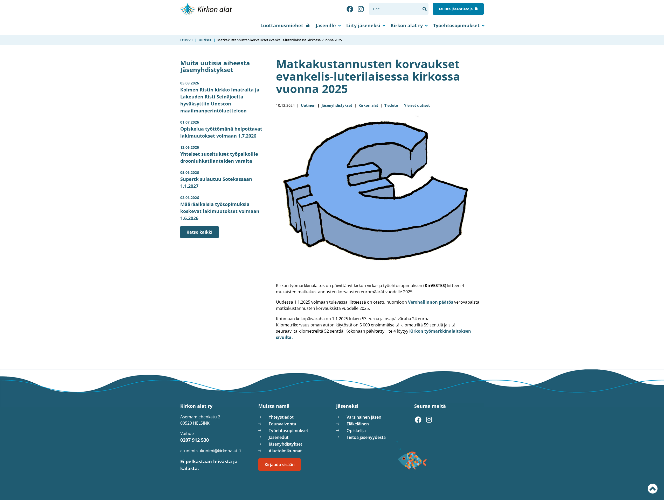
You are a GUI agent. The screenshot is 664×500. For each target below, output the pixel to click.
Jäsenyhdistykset (337, 105)
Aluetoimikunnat (285, 451)
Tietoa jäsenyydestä (366, 437)
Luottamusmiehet (281, 25)
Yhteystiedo (280, 417)
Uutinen (308, 105)
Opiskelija (356, 430)
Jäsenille (326, 25)
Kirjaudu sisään (280, 464)
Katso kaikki (199, 232)
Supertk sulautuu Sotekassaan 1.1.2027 (216, 179)
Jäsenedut (278, 437)
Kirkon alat (368, 105)
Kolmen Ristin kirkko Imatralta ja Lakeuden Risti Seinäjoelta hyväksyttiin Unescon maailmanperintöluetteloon (219, 97)
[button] (424, 9)
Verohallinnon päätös (431, 302)
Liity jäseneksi (363, 25)
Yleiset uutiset (417, 105)
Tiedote (391, 105)
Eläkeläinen (358, 424)
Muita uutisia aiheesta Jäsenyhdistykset (215, 66)
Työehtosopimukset (456, 25)
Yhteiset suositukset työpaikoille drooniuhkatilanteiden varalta (219, 154)
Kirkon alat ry (407, 25)
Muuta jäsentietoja (456, 8)
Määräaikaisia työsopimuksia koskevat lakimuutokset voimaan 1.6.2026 (219, 208)
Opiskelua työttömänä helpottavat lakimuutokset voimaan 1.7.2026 (221, 129)
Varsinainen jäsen (364, 417)
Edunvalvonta (282, 424)
